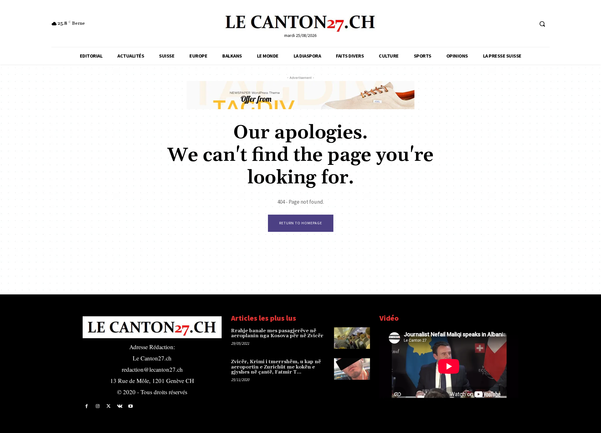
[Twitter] (108, 406)
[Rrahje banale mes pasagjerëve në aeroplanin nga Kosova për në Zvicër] (352, 338)
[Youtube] (131, 406)
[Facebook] (86, 406)
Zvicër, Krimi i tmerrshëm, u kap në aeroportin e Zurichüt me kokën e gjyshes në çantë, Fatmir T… (276, 367)
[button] (542, 23)
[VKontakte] (120, 406)
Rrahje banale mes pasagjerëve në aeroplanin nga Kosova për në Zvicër (277, 333)
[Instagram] (97, 406)
